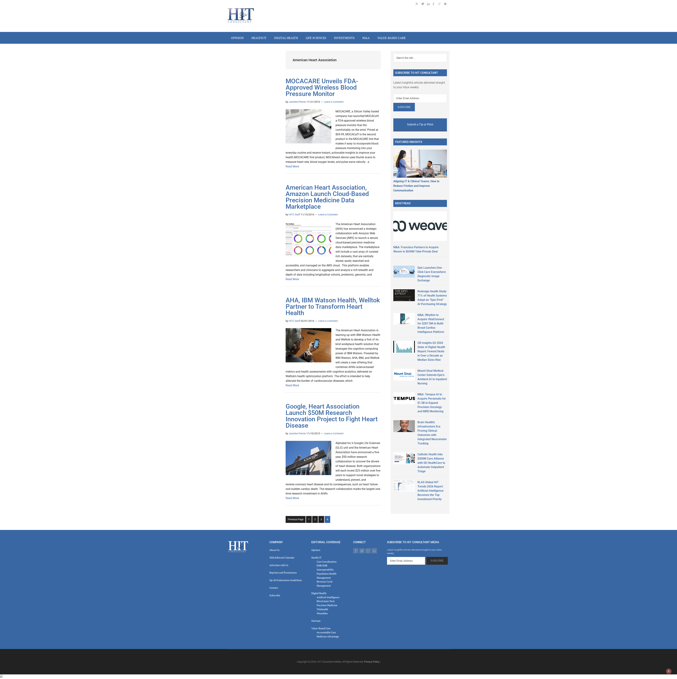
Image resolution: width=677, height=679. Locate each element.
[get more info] (447, 4)
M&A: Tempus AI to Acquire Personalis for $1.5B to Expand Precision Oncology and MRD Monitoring (431, 403)
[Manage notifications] (669, 671)
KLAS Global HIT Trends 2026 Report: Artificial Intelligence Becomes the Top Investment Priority (430, 491)
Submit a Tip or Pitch (420, 124)
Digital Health (318, 593)
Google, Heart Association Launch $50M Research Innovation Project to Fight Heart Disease (332, 416)
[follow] (424, 4)
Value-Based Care (321, 628)
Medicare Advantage (328, 636)
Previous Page (295, 519)
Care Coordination (327, 561)
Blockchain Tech (326, 601)
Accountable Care (326, 632)
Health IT (316, 557)
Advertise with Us (278, 565)
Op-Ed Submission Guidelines (285, 580)
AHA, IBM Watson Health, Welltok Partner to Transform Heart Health (333, 307)
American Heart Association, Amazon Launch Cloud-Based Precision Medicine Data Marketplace (327, 197)
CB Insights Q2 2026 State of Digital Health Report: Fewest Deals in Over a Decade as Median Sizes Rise (431, 351)
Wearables (322, 613)
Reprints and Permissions (283, 572)
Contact (273, 587)
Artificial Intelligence (328, 597)
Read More (292, 166)
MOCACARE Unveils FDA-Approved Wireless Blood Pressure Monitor (322, 87)
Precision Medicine (327, 605)
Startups (316, 620)
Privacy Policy (371, 661)
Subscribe (274, 595)
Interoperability (325, 569)
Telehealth (322, 609)
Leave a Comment (334, 101)
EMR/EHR (322, 565)
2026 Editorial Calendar (281, 557)
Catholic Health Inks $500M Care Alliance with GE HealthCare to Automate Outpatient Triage (431, 463)
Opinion (315, 550)
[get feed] (418, 4)
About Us (274, 550)
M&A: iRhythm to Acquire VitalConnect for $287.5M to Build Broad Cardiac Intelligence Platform (430, 323)
